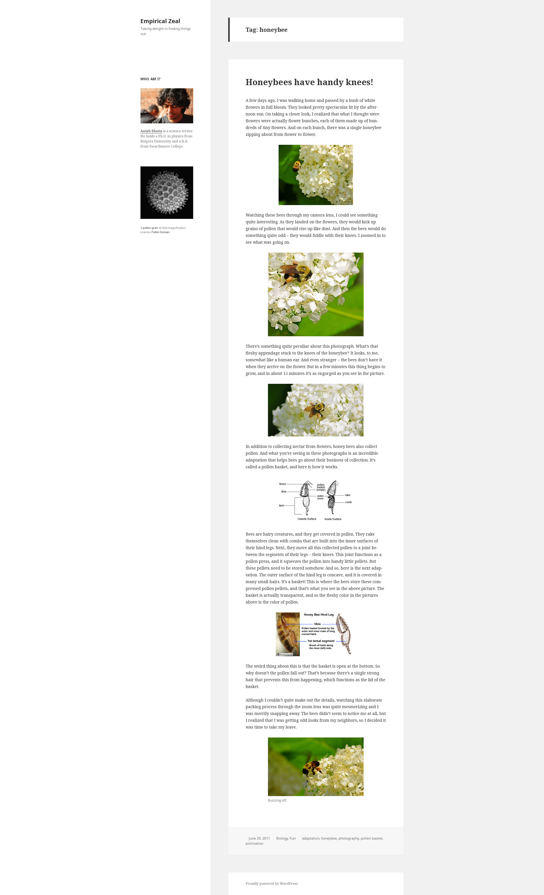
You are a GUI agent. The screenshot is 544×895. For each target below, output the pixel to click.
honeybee (329, 838)
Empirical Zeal (160, 21)
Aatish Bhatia (151, 131)
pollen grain (150, 228)
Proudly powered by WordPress (272, 883)
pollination (254, 843)
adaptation (310, 838)
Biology (282, 838)
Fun (293, 838)
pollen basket (371, 838)
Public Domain (161, 232)
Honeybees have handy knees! (309, 81)
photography (349, 838)
